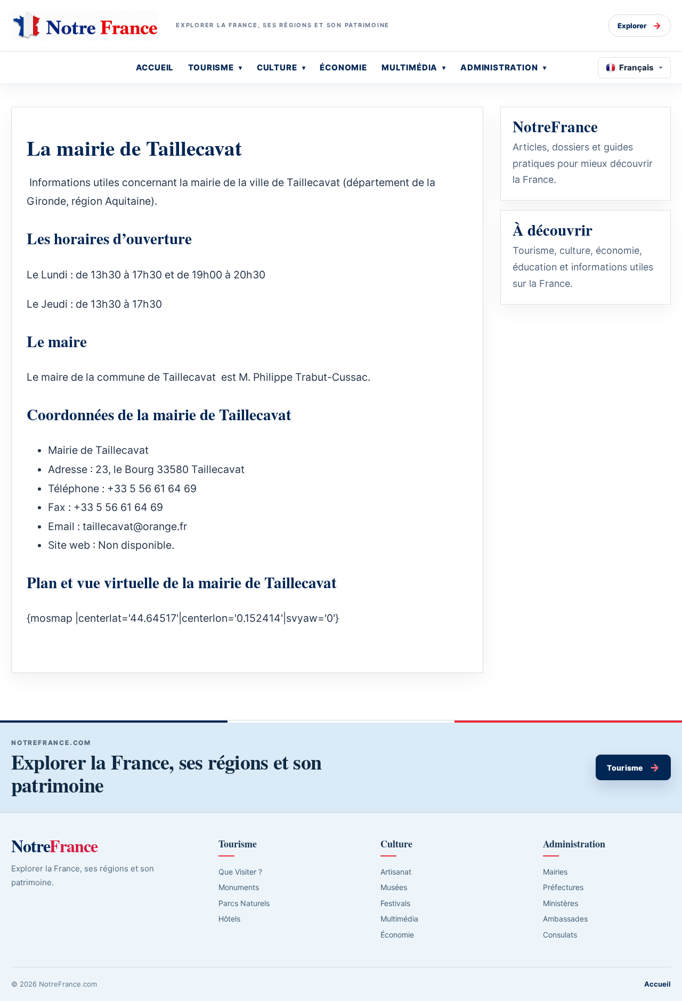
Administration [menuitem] (499, 67)
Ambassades (565, 918)
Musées (393, 887)
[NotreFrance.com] (85, 26)
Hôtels (229, 918)
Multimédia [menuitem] (409, 67)
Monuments (238, 887)
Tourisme (633, 767)
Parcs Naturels (244, 903)
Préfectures (563, 887)
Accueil (657, 984)
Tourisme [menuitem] (211, 67)
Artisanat (395, 871)
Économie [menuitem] (343, 67)
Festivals (395, 903)
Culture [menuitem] (277, 67)
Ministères (560, 903)
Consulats (560, 934)
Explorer (639, 25)
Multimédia (399, 918)
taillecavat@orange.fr (135, 526)
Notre (54, 845)
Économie (397, 934)
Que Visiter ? (240, 871)
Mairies (555, 871)
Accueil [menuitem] (155, 67)
